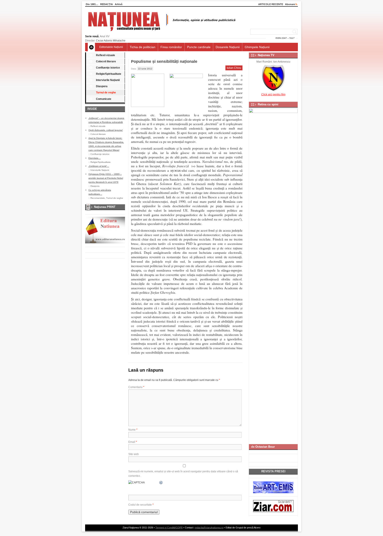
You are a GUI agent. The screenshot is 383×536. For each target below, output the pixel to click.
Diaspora (101, 86)
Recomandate (97, 198)
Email (132, 441)
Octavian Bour (265, 446)
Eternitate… (94, 158)
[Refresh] (161, 482)
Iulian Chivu (234, 67)
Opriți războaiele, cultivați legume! (105, 130)
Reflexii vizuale (105, 55)
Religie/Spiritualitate (108, 73)
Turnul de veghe (106, 92)
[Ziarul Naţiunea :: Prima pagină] (161, 32)
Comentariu (136, 387)
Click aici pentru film (273, 94)
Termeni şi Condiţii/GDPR (169, 527)
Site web (133, 454)
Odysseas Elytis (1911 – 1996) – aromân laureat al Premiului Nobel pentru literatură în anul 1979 (105, 178)
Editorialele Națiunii (111, 47)
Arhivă (118, 4)
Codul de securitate (140, 504)
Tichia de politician (142, 47)
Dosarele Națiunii (228, 47)
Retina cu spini (268, 104)
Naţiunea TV (266, 55)
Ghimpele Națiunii (257, 47)
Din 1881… (92, 4)
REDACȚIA (106, 4)
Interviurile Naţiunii (108, 80)
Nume (132, 429)
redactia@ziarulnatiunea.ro (209, 527)
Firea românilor (171, 47)
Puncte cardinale (199, 47)
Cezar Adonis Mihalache (110, 40)
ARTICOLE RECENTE (270, 4)
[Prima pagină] (91, 47)
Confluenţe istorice (108, 67)
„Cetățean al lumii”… (98, 166)
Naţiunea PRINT (104, 207)
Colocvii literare (106, 61)
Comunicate (103, 98)
